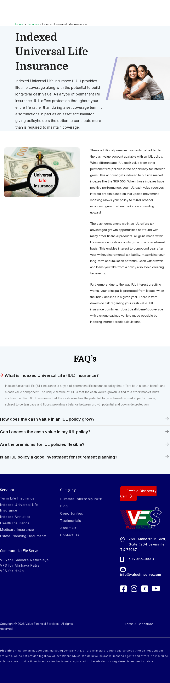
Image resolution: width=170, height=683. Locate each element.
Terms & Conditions (138, 624)
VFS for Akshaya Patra (19, 565)
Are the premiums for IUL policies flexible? (42, 444)
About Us (68, 528)
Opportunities (71, 513)
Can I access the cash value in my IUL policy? (45, 431)
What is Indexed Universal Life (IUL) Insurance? (52, 375)
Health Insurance (14, 523)
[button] (85, 375)
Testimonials (70, 521)
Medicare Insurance (17, 529)
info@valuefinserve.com (140, 574)
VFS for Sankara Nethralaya (24, 560)
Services (33, 24)
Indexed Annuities (15, 517)
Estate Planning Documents (23, 536)
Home (19, 24)
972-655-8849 (141, 559)
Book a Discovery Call (138, 493)
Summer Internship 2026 (81, 499)
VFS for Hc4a (12, 571)
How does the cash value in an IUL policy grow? (47, 419)
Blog (64, 506)
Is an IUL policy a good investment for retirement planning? (58, 457)
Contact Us (69, 535)
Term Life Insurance (17, 498)
